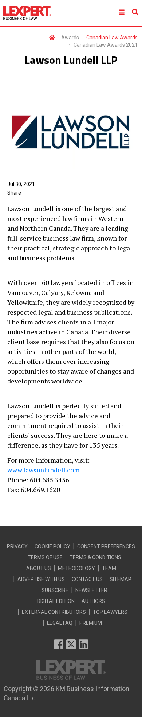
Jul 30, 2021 (21, 184)
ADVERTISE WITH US (41, 579)
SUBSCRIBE (55, 590)
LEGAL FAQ (59, 623)
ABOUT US (38, 568)
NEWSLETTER (91, 590)
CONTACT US (87, 579)
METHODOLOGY (76, 568)
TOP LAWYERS (110, 612)
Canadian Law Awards (112, 37)
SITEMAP (120, 579)
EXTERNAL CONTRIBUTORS (54, 612)
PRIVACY (17, 546)
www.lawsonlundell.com (43, 469)
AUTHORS (93, 601)
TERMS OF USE (45, 557)
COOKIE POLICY (52, 546)
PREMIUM (90, 623)
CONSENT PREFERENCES (106, 546)
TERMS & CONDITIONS (95, 557)
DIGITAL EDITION (56, 601)
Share (14, 193)
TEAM (109, 568)
